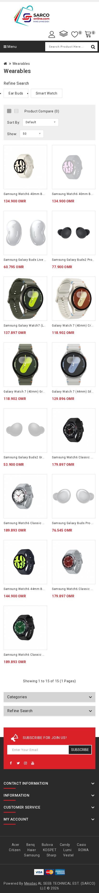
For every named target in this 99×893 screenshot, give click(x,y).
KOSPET (50, 850)
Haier (31, 850)
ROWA (83, 850)
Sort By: (13, 122)
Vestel (68, 855)
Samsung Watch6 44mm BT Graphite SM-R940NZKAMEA (45, 589)
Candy (65, 845)
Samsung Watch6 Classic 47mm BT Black (34, 654)
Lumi (67, 850)
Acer (15, 845)
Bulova (47, 845)
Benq (30, 845)
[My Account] (53, 34)
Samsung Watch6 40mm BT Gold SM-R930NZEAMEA (42, 194)
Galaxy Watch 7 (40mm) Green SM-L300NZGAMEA (40, 391)
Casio (81, 845)
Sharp (51, 855)
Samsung (32, 855)
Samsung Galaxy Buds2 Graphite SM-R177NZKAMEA (41, 457)
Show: (12, 134)
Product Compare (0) (42, 111)
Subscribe (80, 750)
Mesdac (30, 883)
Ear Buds (16, 93)
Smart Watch (46, 93)
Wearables (21, 64)
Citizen (14, 850)
